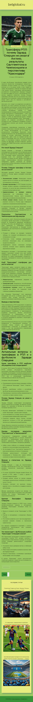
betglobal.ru (16, 4)
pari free (11, 141)
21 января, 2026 (16, 46)
